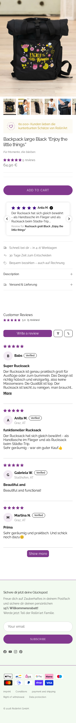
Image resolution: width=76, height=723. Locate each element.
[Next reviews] (69, 219)
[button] (12, 160)
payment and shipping (44, 691)
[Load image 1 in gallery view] (38, 48)
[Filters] (58, 333)
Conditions (21, 691)
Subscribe (38, 639)
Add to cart (38, 190)
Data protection (37, 697)
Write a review (28, 333)
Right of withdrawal (13, 697)
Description (11, 274)
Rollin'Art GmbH (20, 708)
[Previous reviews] (7, 219)
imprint (7, 691)
